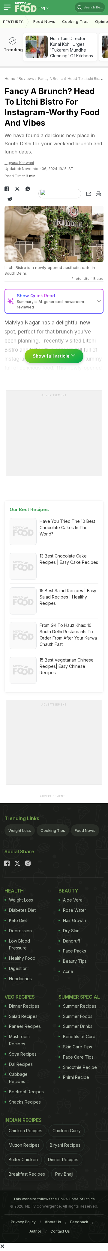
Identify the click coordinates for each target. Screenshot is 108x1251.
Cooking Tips (52, 830)
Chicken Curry (66, 1130)
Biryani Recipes (65, 1145)
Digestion (18, 968)
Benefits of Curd (79, 1036)
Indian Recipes (23, 1120)
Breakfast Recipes (27, 1174)
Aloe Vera (72, 899)
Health (14, 891)
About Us (53, 1222)
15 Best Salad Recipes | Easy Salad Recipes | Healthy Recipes (68, 597)
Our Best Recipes (29, 509)
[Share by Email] (87, 194)
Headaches (20, 978)
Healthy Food (22, 958)
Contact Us (60, 1231)
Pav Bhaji (64, 1174)
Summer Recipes (79, 1006)
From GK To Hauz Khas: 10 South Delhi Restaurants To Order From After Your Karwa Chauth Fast (68, 635)
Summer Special (79, 997)
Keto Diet (18, 920)
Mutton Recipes (24, 1145)
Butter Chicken (23, 1159)
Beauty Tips (75, 961)
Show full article (52, 356)
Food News (44, 21)
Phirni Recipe (76, 1077)
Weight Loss (19, 830)
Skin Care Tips (77, 1046)
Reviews (26, 78)
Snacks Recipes (25, 1101)
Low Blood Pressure (19, 944)
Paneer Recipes (25, 1026)
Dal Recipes (21, 1064)
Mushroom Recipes (19, 1040)
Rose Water (74, 910)
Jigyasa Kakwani (19, 162)
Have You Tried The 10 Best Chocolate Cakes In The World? (67, 527)
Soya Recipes (23, 1054)
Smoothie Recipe (80, 1067)
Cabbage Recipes (18, 1078)
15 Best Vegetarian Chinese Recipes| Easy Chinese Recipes (67, 666)
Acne (68, 971)
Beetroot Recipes (26, 1091)
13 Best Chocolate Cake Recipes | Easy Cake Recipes (69, 559)
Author (35, 1231)
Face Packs (74, 950)
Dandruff (71, 940)
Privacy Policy (23, 1222)
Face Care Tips (78, 1057)
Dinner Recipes (24, 1006)
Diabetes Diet (22, 910)
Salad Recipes (23, 1016)
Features (13, 22)
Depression (20, 930)
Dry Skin (71, 930)
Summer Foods (77, 1016)
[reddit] (9, 199)
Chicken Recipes (25, 1130)
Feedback (79, 1222)
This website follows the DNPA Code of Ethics (54, 1199)
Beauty (68, 891)
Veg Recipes (19, 997)
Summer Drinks (77, 1026)
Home (9, 78)
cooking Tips (75, 21)
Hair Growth (74, 920)
